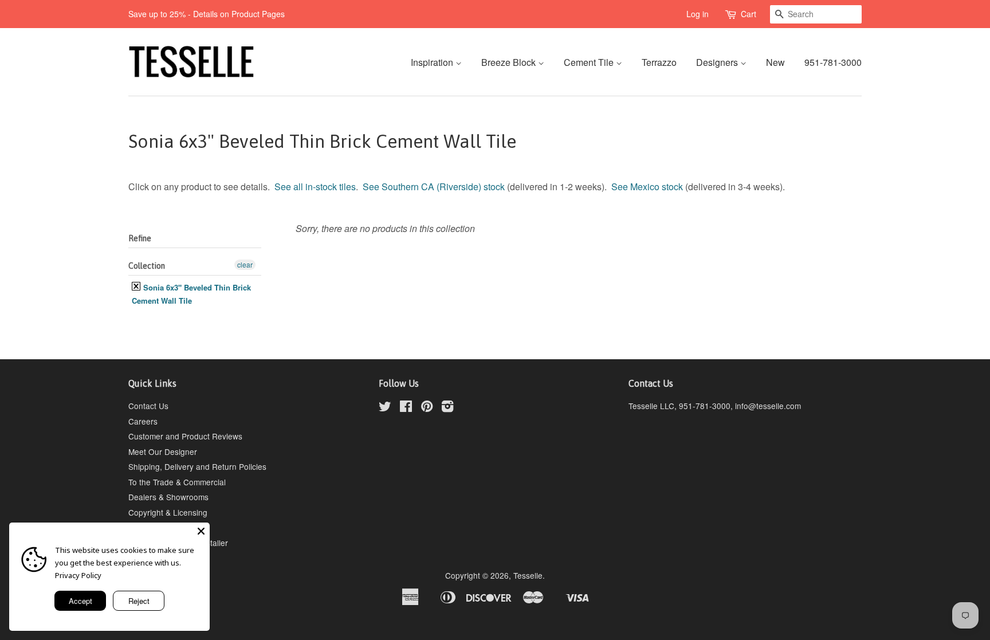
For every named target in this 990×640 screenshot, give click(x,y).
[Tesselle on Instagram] (447, 408)
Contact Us (148, 405)
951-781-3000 (833, 62)
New (775, 62)
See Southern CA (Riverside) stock (434, 186)
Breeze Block (509, 62)
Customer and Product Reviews (185, 436)
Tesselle (528, 575)
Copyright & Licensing (167, 512)
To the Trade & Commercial (177, 482)
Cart (748, 13)
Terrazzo (659, 62)
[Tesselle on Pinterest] (427, 408)
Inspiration (433, 62)
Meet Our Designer (162, 451)
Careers (143, 421)
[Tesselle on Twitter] (385, 408)
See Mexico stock (647, 186)
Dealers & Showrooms (168, 496)
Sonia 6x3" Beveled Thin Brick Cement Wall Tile (191, 293)
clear (245, 264)
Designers (718, 62)
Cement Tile (590, 62)
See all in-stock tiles (315, 186)
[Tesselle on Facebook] (405, 408)
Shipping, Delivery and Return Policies (197, 466)
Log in (697, 13)
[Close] (201, 531)
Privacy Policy (78, 575)
